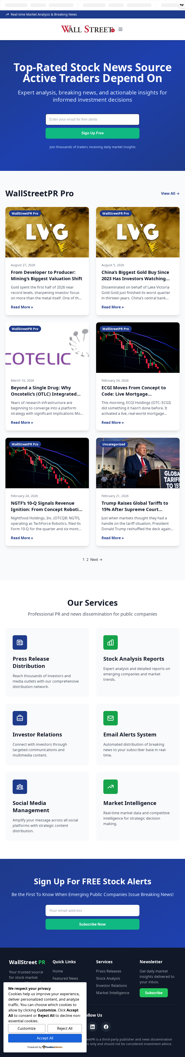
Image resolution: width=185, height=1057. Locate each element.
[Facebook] (106, 1027)
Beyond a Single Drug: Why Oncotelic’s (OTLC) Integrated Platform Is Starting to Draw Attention (44, 397)
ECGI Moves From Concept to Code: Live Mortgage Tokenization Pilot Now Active (135, 394)
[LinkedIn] (92, 1027)
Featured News (65, 978)
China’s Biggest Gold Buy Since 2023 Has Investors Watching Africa (135, 278)
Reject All (64, 1028)
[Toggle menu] (120, 29)
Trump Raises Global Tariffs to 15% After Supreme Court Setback (135, 509)
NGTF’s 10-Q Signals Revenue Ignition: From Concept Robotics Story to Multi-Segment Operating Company (47, 512)
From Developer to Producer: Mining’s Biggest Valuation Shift (46, 275)
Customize (27, 1028)
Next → (96, 559)
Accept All (45, 1038)
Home (58, 971)
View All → (170, 193)
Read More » (22, 307)
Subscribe (153, 992)
